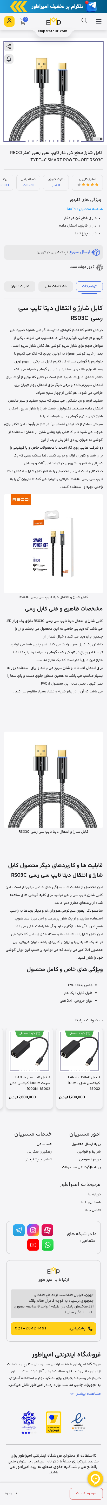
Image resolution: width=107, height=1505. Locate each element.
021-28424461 (30, 1328)
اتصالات (28, 185)
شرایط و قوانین (89, 1152)
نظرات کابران (19, 286)
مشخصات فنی (56, 286)
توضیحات (89, 286)
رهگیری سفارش (39, 1152)
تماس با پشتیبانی (38, 1159)
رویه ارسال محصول (86, 1144)
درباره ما (94, 1194)
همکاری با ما (91, 1202)
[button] (101, 139)
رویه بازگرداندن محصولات (81, 1167)
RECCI (5, 185)
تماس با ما (93, 1210)
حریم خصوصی (90, 1159)
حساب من (44, 1144)
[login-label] (9, 21)
